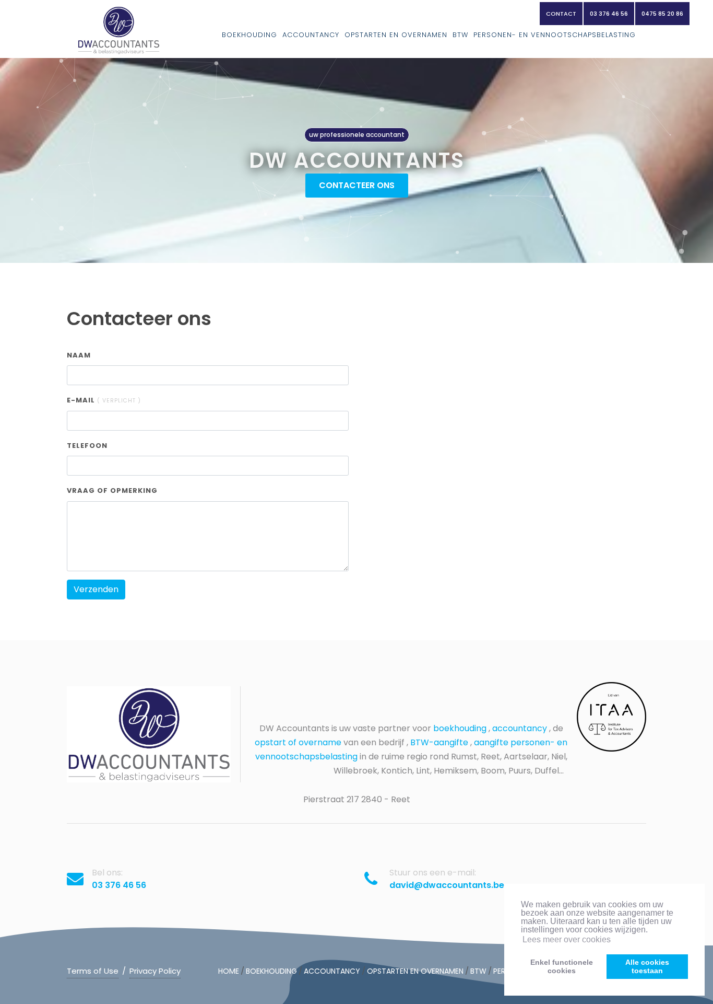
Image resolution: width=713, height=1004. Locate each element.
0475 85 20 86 (662, 13)
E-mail (104, 400)
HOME (228, 971)
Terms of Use (92, 970)
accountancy (519, 728)
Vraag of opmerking (112, 490)
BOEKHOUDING (249, 35)
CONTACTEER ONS (357, 185)
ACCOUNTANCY (310, 35)
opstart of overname (298, 742)
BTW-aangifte (439, 742)
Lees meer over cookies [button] (566, 939)
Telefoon (87, 446)
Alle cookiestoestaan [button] (647, 966)
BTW (460, 35)
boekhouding (459, 728)
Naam (79, 355)
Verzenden (96, 589)
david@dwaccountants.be (446, 885)
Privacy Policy (155, 970)
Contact (561, 13)
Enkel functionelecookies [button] (561, 966)
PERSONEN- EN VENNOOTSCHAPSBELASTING (554, 35)
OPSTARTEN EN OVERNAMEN (395, 35)
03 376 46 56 (609, 13)
